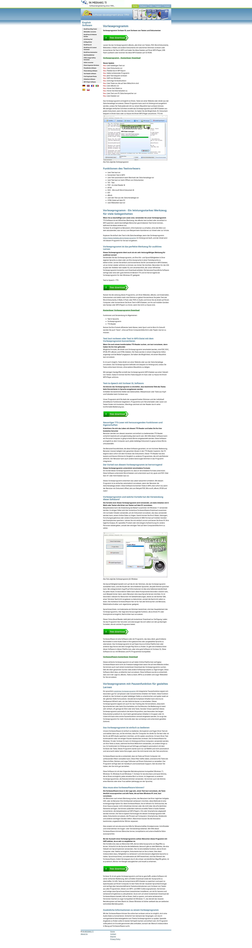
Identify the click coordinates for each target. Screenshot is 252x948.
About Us (84, 934)
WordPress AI (88, 45)
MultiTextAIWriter (89, 55)
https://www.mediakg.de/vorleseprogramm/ (119, 238)
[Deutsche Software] (84, 87)
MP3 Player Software (90, 82)
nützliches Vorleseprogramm (125, 691)
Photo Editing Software (90, 71)
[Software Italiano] (97, 87)
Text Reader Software (90, 73)
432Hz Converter (88, 62)
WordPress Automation (90, 52)
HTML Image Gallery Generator (90, 59)
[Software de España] (84, 91)
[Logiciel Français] (93, 87)
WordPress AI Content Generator (90, 48)
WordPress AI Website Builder (90, 35)
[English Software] (88, 87)
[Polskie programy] (88, 91)
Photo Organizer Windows (91, 65)
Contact (113, 934)
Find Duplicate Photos (90, 76)
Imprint (113, 936)
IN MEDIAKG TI (87, 931)
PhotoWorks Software (90, 68)
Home (112, 931)
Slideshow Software (89, 79)
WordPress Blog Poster (90, 29)
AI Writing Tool (88, 39)
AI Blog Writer (88, 42)
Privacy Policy (115, 939)
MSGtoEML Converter (90, 32)
